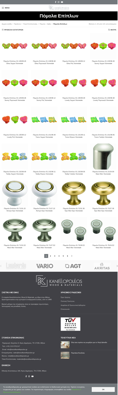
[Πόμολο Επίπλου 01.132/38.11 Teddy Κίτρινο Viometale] (44, 157)
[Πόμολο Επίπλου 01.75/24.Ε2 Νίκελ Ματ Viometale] (103, 230)
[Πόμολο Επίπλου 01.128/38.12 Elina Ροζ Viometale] (74, 46)
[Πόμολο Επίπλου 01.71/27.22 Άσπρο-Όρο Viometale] (44, 193)
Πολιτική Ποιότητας (68, 301)
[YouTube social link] (62, 2)
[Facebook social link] (55, 2)
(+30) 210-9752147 (13, 346)
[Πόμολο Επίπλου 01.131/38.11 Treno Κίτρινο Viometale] (74, 120)
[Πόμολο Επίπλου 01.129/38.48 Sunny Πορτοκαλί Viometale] (15, 83)
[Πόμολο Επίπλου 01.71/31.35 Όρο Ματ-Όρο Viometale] (74, 193)
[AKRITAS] (102, 266)
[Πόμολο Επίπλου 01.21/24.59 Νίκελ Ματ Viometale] (103, 157)
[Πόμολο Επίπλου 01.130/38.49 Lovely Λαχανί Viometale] (74, 83)
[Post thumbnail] (65, 344)
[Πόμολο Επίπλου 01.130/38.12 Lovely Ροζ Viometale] (15, 120)
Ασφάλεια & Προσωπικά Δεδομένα (73, 305)
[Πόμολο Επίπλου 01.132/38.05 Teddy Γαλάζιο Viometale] (74, 157)
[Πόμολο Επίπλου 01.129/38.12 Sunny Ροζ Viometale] (44, 83)
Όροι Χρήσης (65, 297)
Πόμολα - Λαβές (45, 24)
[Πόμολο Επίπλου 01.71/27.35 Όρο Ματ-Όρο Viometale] (103, 193)
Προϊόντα (17, 24)
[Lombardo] (16, 266)
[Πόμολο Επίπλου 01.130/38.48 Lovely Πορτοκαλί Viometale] (103, 83)
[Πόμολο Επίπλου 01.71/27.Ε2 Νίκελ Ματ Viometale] (44, 230)
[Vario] (44, 266)
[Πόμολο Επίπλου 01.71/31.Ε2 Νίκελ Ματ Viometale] (15, 230)
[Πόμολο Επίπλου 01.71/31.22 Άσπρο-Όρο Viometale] (15, 193)
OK (103, 389)
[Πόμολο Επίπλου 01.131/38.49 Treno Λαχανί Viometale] (44, 120)
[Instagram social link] (58, 2)
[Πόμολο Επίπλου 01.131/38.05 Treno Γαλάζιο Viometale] (103, 120)
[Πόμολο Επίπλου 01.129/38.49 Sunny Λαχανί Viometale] (103, 46)
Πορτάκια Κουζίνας (78, 353)
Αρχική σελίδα (7, 24)
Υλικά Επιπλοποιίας (30, 24)
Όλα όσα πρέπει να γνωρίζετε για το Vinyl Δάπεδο (89, 342)
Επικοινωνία (65, 309)
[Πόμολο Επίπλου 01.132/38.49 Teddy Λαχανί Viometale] (15, 157)
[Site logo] (59, 8)
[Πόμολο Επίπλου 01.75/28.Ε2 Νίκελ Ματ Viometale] (74, 230)
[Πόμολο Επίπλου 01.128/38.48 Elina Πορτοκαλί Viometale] (44, 46)
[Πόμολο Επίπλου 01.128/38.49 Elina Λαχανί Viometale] (15, 46)
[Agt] (73, 266)
